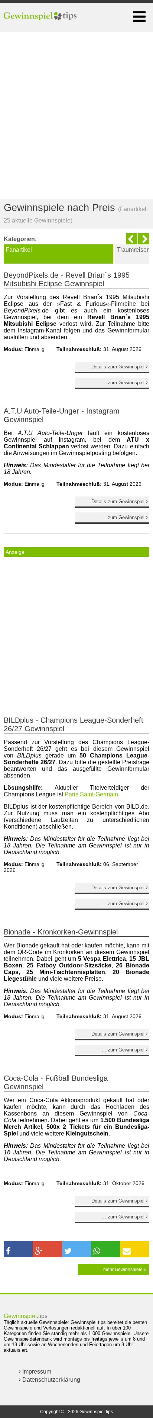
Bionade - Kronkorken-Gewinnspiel (61, 932)
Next (143, 238)
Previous (131, 238)
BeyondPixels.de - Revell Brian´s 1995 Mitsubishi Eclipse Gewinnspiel (67, 279)
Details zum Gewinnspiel (118, 366)
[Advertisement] (76, 115)
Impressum (36, 1371)
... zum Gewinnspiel (124, 382)
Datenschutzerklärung (50, 1380)
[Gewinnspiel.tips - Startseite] (41, 17)
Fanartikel (19, 250)
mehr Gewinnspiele (123, 1269)
